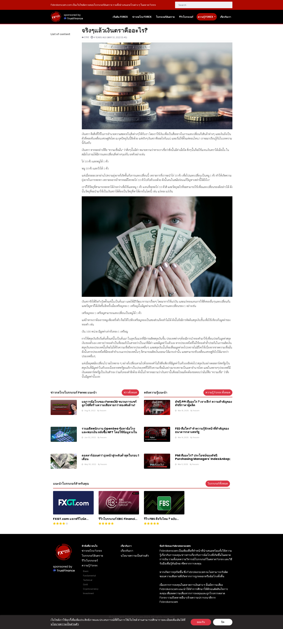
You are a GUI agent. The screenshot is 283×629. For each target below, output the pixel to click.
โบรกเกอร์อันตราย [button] (165, 16)
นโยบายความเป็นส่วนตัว (65, 624)
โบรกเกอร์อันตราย (92, 555)
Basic (86, 571)
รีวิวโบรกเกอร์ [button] (186, 16)
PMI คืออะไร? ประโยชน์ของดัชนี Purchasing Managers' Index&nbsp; (202, 457)
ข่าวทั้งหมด (130, 392)
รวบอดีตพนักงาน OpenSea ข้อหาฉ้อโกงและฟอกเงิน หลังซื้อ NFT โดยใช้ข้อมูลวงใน (109, 430)
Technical (87, 580)
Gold (85, 584)
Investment (88, 593)
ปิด (222, 622)
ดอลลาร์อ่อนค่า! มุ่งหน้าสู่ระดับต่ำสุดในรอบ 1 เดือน (110, 457)
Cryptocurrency (90, 589)
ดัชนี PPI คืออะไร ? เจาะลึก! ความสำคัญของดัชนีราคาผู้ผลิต (203, 403)
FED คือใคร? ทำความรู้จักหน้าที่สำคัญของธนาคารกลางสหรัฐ (202, 430)
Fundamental (89, 575)
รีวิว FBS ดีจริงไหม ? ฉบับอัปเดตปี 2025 (160, 520)
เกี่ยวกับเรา (127, 550)
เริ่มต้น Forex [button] (120, 16)
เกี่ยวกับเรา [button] (225, 16)
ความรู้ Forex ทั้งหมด (218, 392)
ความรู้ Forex (206, 16)
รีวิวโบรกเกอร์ (90, 560)
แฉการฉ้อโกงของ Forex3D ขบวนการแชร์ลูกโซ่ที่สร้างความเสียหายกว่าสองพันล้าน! (109, 403)
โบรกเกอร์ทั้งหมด (218, 483)
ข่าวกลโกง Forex (92, 550)
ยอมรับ (201, 622)
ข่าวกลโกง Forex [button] (141, 16)
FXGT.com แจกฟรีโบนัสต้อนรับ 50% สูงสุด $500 (69, 520)
